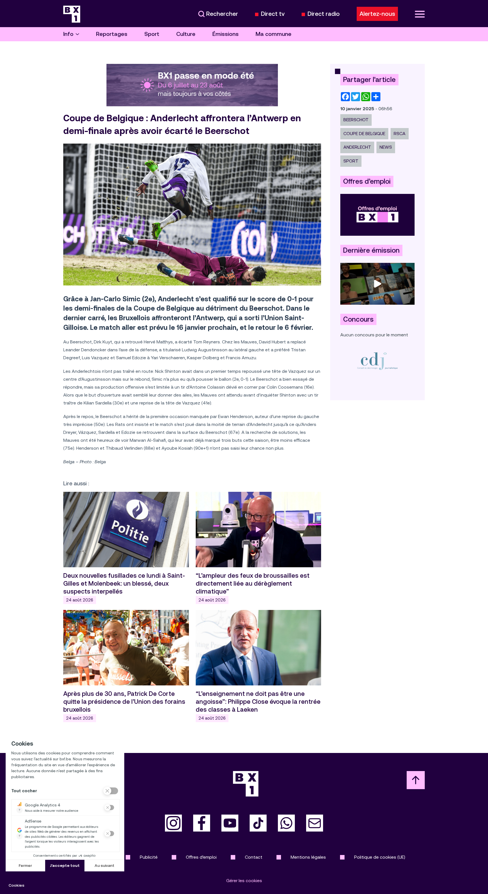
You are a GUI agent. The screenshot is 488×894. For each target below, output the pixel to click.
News (386, 147)
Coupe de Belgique (364, 133)
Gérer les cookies (244, 880)
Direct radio (324, 14)
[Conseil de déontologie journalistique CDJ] (377, 361)
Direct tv (273, 14)
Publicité (149, 857)
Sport (151, 34)
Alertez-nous (377, 14)
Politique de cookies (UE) (379, 857)
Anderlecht (357, 147)
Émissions (225, 34)
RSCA (400, 133)
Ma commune (273, 34)
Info (68, 34)
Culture (185, 34)
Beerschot (356, 119)
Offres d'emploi (201, 857)
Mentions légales (308, 857)
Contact (253, 857)
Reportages (111, 34)
